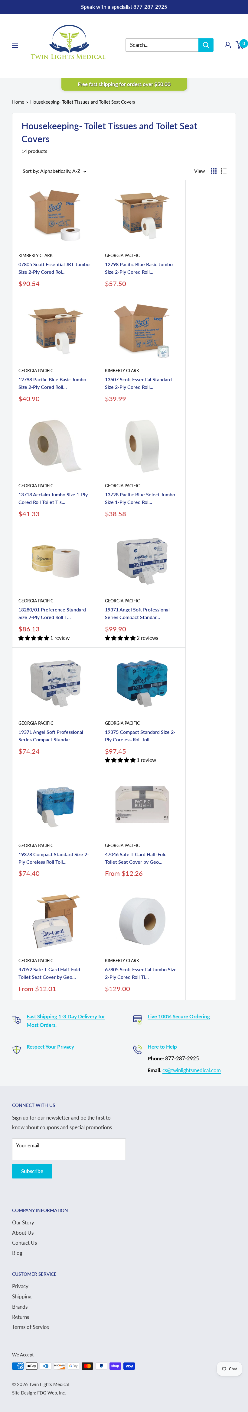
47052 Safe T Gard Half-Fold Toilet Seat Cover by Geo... (49, 973)
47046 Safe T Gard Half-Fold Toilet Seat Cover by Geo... (136, 858)
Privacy (20, 1286)
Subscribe (32, 1171)
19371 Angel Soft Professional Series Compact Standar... (137, 613)
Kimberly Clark (35, 255)
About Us (23, 1233)
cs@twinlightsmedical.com (191, 1070)
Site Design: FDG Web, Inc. (39, 1392)
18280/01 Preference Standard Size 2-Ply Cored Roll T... (52, 613)
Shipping (21, 1296)
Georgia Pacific (122, 255)
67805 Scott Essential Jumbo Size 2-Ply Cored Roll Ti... (141, 973)
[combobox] (166, 45)
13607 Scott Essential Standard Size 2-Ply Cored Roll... (138, 383)
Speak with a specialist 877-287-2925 (124, 7)
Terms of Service (30, 1327)
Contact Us (24, 1243)
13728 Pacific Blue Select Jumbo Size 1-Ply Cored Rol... (140, 498)
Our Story (23, 1222)
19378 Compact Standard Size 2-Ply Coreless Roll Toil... (53, 858)
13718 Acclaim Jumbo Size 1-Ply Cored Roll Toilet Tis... (53, 498)
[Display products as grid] (214, 171)
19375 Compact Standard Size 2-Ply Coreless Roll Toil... (140, 735)
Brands (20, 1307)
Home (18, 102)
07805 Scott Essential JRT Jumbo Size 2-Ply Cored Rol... (54, 268)
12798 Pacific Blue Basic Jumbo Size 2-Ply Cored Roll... (139, 268)
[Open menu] (15, 45)
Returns (20, 1317)
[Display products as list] (224, 171)
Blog (17, 1253)
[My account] (228, 45)
